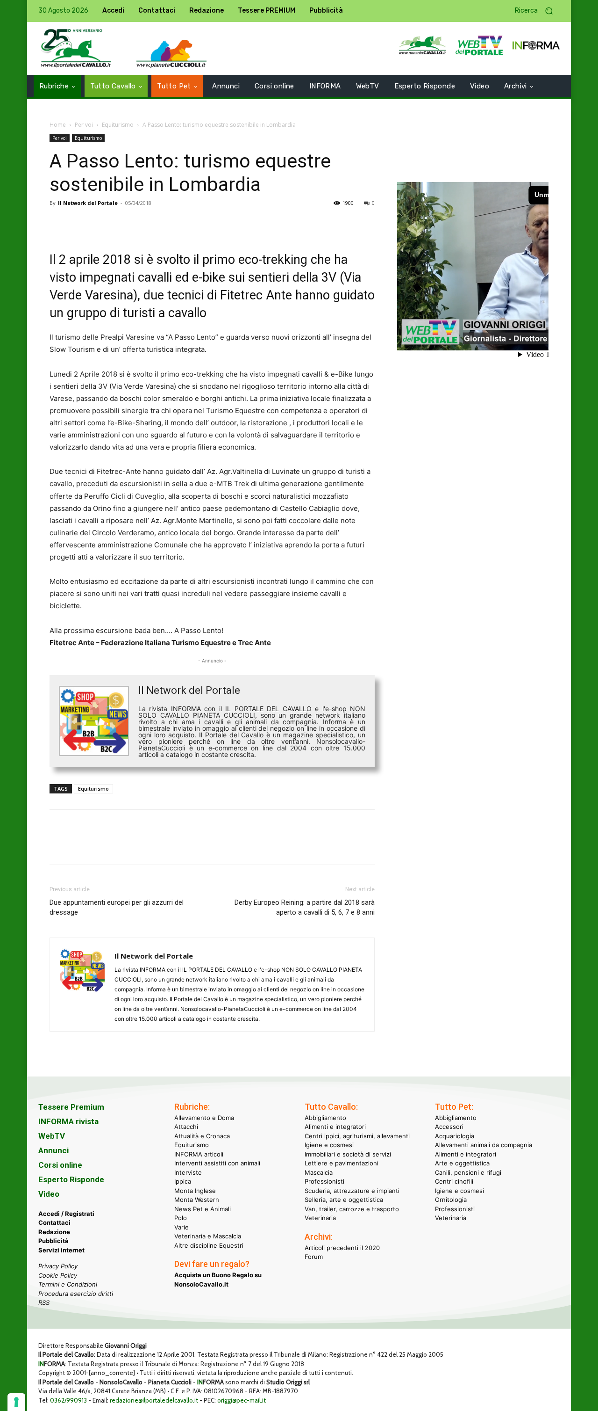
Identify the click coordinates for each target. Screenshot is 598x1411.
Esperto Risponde (71, 1179)
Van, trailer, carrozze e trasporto (352, 1209)
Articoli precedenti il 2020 (342, 1247)
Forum (314, 1256)
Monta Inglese (195, 1190)
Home (58, 125)
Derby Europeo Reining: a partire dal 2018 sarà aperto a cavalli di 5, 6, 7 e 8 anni (305, 907)
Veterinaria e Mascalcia (207, 1236)
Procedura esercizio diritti (75, 1293)
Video (48, 1194)
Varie (181, 1227)
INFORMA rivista (68, 1121)
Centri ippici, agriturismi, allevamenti (357, 1136)
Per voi (84, 125)
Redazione (54, 1232)
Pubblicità (53, 1240)
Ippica (182, 1181)
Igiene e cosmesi (329, 1145)
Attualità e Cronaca (202, 1136)
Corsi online (60, 1165)
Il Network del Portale (88, 202)
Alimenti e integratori (335, 1126)
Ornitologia (451, 1199)
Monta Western (196, 1199)
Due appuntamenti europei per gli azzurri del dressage (117, 907)
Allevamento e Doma (204, 1117)
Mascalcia (319, 1172)
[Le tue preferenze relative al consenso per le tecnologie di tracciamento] (16, 1402)
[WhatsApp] (123, 224)
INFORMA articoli (198, 1154)
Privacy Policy (58, 1266)
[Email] (144, 224)
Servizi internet (61, 1250)
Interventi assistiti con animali (217, 1163)
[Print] (166, 224)
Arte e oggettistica (462, 1163)
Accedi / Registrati (66, 1213)
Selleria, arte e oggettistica (344, 1199)
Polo (180, 1218)
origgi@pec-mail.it (241, 1400)
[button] (537, 11)
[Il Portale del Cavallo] (76, 48)
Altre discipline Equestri (208, 1245)
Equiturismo (118, 125)
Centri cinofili (454, 1181)
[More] (188, 224)
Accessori (449, 1126)
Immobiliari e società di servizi (348, 1154)
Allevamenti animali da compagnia (483, 1145)
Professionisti (324, 1181)
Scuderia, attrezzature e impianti (352, 1190)
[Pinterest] (102, 224)
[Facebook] (59, 224)
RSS (44, 1302)
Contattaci (54, 1222)
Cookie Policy (57, 1275)
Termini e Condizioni (67, 1284)
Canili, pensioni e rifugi (468, 1172)
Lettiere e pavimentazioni (341, 1163)
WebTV (51, 1136)
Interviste (188, 1172)
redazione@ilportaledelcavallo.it (154, 1400)
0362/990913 (68, 1400)
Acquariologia (454, 1136)
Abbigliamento (325, 1117)
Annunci (53, 1150)
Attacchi (186, 1126)
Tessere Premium (71, 1107)
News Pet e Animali (202, 1209)
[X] (80, 224)
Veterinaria (320, 1218)
